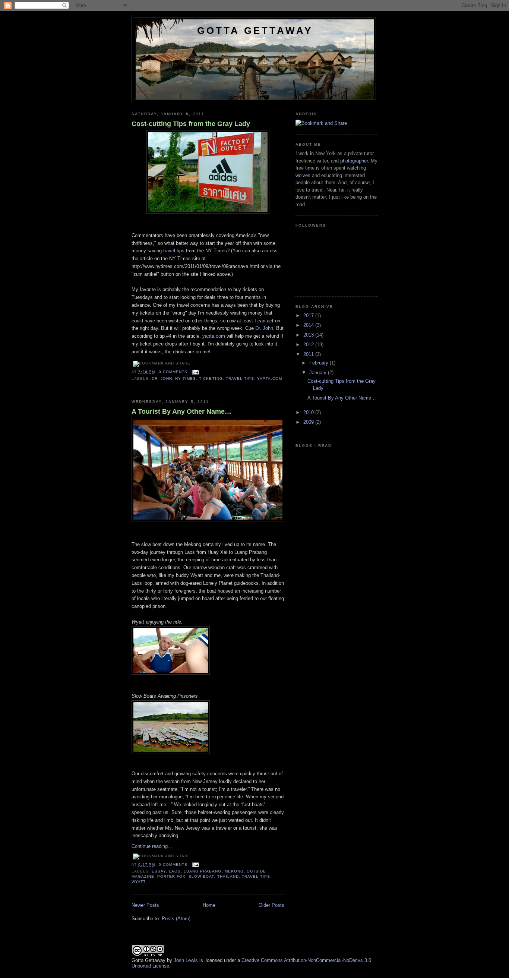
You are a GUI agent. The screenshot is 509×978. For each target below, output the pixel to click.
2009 (309, 422)
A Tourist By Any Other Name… (181, 411)
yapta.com (213, 336)
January (318, 372)
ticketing (210, 378)
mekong (234, 871)
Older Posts (271, 905)
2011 (309, 354)
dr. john (162, 378)
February (319, 363)
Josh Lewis (186, 960)
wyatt (139, 882)
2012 (309, 344)
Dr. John (264, 328)
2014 (309, 325)
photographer (354, 161)
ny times (185, 378)
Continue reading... (152, 846)
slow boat (201, 876)
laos (175, 871)
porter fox (171, 876)
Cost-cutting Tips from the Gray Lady (191, 123)
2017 (309, 315)
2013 (309, 335)
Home (209, 905)
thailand (228, 876)
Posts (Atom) (176, 918)
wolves (302, 175)
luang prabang (202, 871)
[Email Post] (195, 372)
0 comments (173, 372)
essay (159, 871)
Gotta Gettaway (255, 30)
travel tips (173, 250)
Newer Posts (145, 905)
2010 (309, 412)
